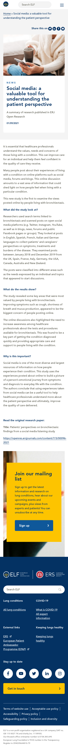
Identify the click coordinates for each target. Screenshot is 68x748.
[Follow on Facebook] (8, 677)
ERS (5, 636)
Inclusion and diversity (44, 719)
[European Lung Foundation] (6, 4)
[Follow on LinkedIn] (47, 677)
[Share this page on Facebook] (58, 29)
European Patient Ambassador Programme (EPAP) (14, 645)
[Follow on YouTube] (21, 677)
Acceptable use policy (45, 708)
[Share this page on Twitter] (50, 29)
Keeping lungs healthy (44, 638)
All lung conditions (14, 609)
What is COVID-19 (46, 609)
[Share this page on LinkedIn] (54, 29)
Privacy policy (30, 714)
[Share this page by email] (63, 29)
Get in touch (16, 688)
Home (7, 13)
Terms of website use (15, 708)
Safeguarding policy (15, 719)
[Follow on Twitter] (34, 677)
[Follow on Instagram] (60, 677)
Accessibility (10, 714)
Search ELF (34, 590)
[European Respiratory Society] (50, 574)
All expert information (43, 616)
